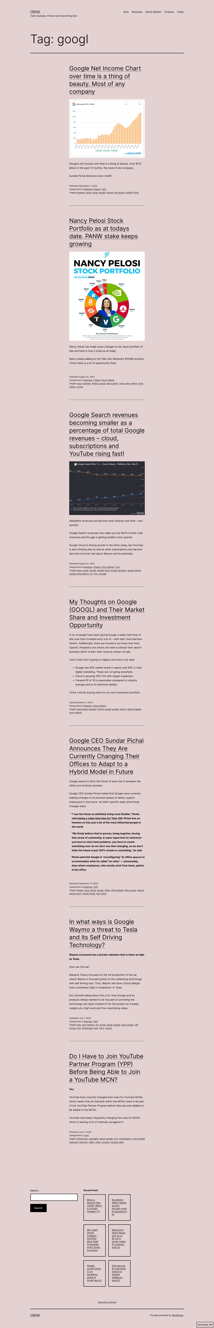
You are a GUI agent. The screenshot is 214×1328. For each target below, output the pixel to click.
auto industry (88, 1025)
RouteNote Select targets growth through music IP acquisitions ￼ (119, 1207)
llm (91, 574)
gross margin (127, 1025)
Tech (126, 11)
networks (83, 1142)
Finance (169, 11)
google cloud (103, 570)
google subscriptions (79, 574)
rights (91, 1142)
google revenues (118, 570)
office (107, 890)
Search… (35, 1190)
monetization (125, 1138)
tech (79, 1028)
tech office (101, 893)
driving (103, 1025)
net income (119, 192)
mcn (116, 1138)
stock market (75, 712)
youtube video (117, 1142)
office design (117, 890)
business (81, 192)
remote (140, 890)
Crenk (35, 12)
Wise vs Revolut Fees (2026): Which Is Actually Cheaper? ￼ (94, 1206)
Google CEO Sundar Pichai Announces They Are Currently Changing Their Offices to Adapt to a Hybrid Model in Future (106, 756)
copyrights (94, 1138)
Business (137, 11)
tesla (96, 1028)
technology (87, 1028)
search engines (134, 709)
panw (127, 383)
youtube (102, 574)
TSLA (101, 1028)
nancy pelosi (112, 383)
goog (88, 192)
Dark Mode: (203, 1324)
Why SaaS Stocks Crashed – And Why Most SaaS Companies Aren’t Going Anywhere (93, 1240)
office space (130, 890)
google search (134, 570)
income (109, 192)
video (97, 1142)
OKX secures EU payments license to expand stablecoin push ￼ (119, 1273)
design (80, 890)
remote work (75, 893)
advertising (82, 709)
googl (95, 192)
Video (180, 11)
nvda (121, 383)
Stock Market (153, 11)
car (97, 1025)
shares (134, 383)
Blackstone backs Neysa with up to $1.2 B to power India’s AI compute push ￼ (119, 1239)
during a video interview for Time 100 (99, 818)
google (102, 192)
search (123, 709)
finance (95, 383)
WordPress (177, 1315)
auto (79, 1025)
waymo (108, 1028)
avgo (79, 383)
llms (96, 574)
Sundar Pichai (132, 192)
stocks (80, 387)
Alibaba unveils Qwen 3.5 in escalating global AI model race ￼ (94, 1273)
